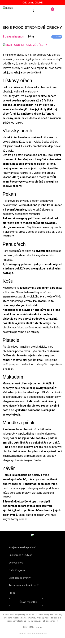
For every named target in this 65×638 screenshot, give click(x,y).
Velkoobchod (16, 562)
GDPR (12, 593)
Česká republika (28, 602)
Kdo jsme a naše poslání (22, 547)
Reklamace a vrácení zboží (23, 585)
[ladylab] (17, 11)
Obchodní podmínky (20, 577)
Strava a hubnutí (13, 36)
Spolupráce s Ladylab (20, 555)
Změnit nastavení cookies (33, 633)
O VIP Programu (17, 570)
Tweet (58, 37)
